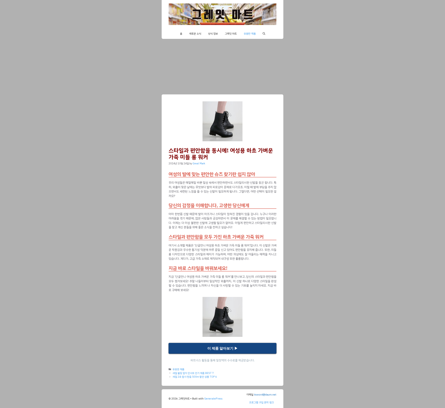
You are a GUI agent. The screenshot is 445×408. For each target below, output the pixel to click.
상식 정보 (213, 34)
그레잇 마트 (231, 34)
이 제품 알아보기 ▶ (222, 348)
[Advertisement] (222, 65)
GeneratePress (213, 399)
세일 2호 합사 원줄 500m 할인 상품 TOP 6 (195, 377)
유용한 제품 (250, 34)
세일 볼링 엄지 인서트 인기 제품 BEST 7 (193, 373)
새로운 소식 (195, 34)
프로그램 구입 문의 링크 (261, 402)
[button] (264, 33)
